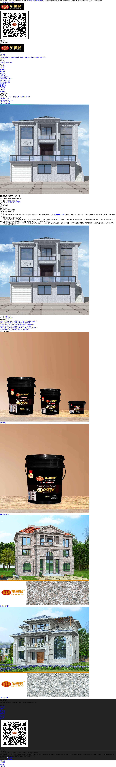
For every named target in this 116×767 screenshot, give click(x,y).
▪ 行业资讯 (9, 62)
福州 (12, 759)
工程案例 (2, 59)
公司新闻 (2, 88)
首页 (10, 97)
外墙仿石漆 (16, 97)
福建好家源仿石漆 (5, 82)
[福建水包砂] (44, 421)
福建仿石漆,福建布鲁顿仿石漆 (36, 0)
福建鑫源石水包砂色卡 (6, 78)
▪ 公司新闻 (3, 62)
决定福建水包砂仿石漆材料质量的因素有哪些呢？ (17, 324)
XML (1, 718)
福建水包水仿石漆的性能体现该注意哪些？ (15, 323)
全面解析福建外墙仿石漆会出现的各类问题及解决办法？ (19, 328)
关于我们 (2, 708)
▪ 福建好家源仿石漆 (40, 57)
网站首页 (2, 54)
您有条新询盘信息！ (7, 2)
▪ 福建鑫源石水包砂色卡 (16, 57)
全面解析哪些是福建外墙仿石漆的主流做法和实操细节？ (19, 321)
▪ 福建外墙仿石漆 (5, 57)
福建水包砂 (3, 422)
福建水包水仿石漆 (5, 80)
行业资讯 (2, 89)
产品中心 (2, 712)
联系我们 (2, 67)
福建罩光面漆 (9, 318)
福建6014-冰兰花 (4, 606)
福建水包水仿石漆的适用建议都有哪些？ (14, 329)
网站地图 (2, 717)
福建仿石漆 (8, 316)
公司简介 (2, 73)
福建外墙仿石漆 (4, 77)
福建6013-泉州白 (4, 697)
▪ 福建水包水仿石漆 (29, 57)
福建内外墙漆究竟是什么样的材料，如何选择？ (16, 326)
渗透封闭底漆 (17, 202)
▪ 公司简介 (3, 66)
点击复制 (14, 752)
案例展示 (2, 713)
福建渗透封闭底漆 (25, 97)
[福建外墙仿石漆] (44, 513)
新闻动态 (2, 710)
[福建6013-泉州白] (44, 696)
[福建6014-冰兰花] (44, 604)
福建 (9, 759)
